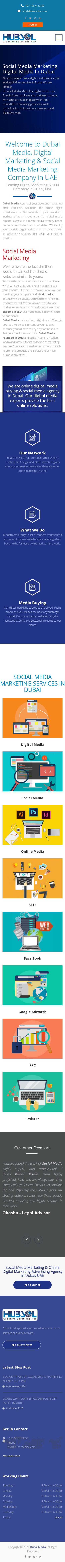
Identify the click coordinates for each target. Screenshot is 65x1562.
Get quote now (22, 1345)
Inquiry (32, 24)
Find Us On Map (11, 1455)
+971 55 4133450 (34, 5)
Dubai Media (38, 1547)
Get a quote (32, 1285)
